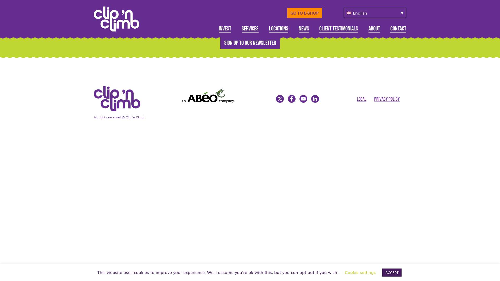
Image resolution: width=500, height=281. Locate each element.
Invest (225, 29)
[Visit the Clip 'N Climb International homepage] (120, 109)
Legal (361, 99)
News (304, 29)
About (374, 29)
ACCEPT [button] (391, 272)
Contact (398, 29)
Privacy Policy (387, 99)
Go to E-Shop (304, 13)
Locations (278, 29)
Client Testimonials (338, 29)
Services (250, 29)
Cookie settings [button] (360, 272)
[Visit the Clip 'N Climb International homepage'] (120, 17)
